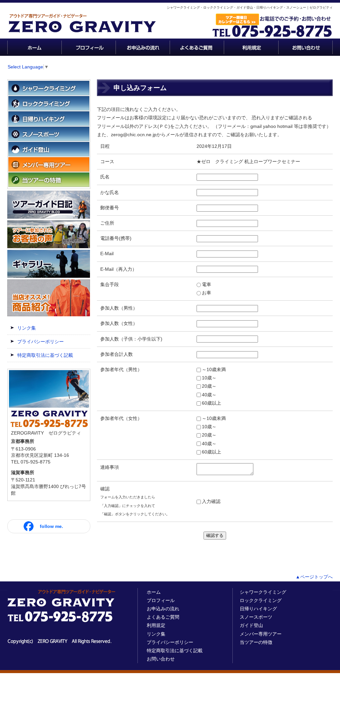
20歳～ (209, 386)
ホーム (154, 592)
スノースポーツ (256, 617)
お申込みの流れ (163, 608)
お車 (206, 292)
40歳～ (209, 394)
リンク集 (26, 328)
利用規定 (156, 625)
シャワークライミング (263, 592)
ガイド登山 (251, 625)
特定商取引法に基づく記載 (45, 355)
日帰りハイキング (258, 608)
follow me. (51, 526)
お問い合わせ (161, 658)
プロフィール (161, 600)
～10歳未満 (214, 369)
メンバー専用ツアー (261, 634)
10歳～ (209, 377)
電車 (206, 284)
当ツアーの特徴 (256, 642)
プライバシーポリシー (40, 341)
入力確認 (211, 501)
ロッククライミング (261, 600)
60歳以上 (211, 403)
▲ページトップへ (314, 576)
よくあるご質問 (163, 617)
